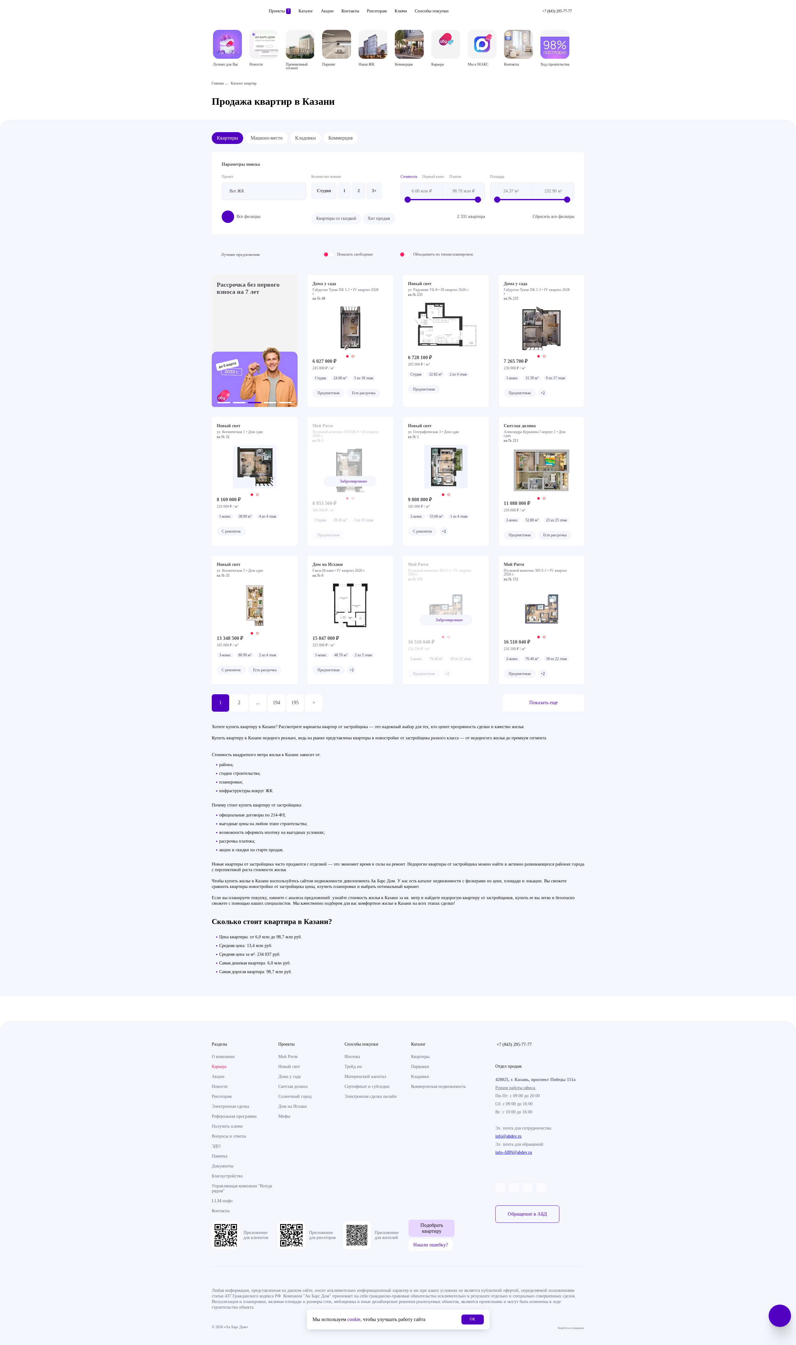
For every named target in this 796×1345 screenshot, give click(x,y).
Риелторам (377, 11)
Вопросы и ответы (229, 1136)
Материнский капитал (365, 1076)
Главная (217, 83)
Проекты (279, 11)
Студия (324, 190)
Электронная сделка (230, 1106)
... (258, 702)
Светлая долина (293, 1086)
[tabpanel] (350, 328)
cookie (353, 1319)
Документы (222, 1166)
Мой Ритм (288, 1056)
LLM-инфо (222, 1201)
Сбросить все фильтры (553, 216)
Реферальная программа (234, 1116)
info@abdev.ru (508, 1136)
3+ (374, 190)
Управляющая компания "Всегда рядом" (242, 1188)
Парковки (420, 1066)
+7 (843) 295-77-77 (514, 1044)
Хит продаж (379, 218)
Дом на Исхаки (292, 1106)
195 (295, 702)
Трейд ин (353, 1066)
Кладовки (305, 138)
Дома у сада (289, 1076)
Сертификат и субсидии (367, 1086)
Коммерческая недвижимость (438, 1086)
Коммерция (340, 138)
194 (276, 702)
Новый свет (289, 1066)
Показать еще (543, 702)
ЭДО (216, 1146)
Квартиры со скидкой (336, 218)
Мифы (284, 1116)
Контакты (350, 11)
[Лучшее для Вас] (227, 44)
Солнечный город (295, 1096)
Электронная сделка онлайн (371, 1096)
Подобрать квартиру (431, 1228)
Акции (327, 11)
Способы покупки (432, 11)
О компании (223, 1056)
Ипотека (352, 1056)
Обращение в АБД (527, 1214)
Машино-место (267, 138)
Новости (220, 1086)
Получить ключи (227, 1126)
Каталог (305, 11)
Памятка (219, 1156)
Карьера (219, 1066)
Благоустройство (227, 1176)
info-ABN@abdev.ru (513, 1152)
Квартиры (227, 138)
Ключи (401, 11)
